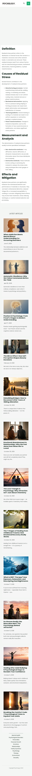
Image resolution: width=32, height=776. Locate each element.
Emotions (16, 744)
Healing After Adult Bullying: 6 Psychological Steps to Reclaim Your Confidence (15, 670)
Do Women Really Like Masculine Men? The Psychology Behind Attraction (13, 624)
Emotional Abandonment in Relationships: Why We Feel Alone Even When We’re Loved (15, 445)
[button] (24, 3)
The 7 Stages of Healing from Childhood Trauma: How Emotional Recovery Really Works (16, 534)
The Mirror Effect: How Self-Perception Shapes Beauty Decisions (15, 358)
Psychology (16, 751)
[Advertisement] (16, 24)
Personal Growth (16, 742)
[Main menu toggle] (28, 3)
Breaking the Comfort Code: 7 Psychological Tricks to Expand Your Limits (15, 714)
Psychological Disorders (16, 737)
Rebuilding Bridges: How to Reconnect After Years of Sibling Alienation (15, 400)
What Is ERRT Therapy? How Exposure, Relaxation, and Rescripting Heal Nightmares (16, 579)
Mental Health (16, 735)
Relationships (16, 746)
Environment (16, 755)
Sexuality (16, 758)
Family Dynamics (16, 749)
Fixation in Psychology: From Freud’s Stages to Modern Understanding (16, 318)
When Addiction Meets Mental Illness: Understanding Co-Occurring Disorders (13, 237)
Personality (16, 740)
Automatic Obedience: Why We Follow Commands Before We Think (16, 278)
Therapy (16, 753)
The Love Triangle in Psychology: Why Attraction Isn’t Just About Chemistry (15, 491)
